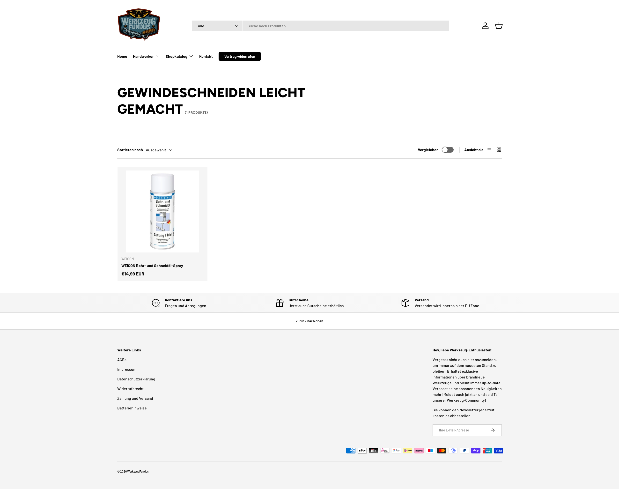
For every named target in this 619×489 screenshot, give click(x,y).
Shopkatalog (176, 56)
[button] (499, 25)
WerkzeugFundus (138, 471)
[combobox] (320, 26)
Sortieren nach (130, 149)
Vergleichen (428, 149)
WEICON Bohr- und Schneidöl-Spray (152, 265)
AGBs (121, 359)
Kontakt (206, 56)
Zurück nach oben (309, 321)
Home (122, 56)
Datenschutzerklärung (136, 379)
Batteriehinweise (132, 408)
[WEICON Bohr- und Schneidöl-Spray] (162, 211)
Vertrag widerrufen (239, 56)
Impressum (126, 369)
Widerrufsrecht (130, 388)
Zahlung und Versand (135, 398)
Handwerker (143, 56)
